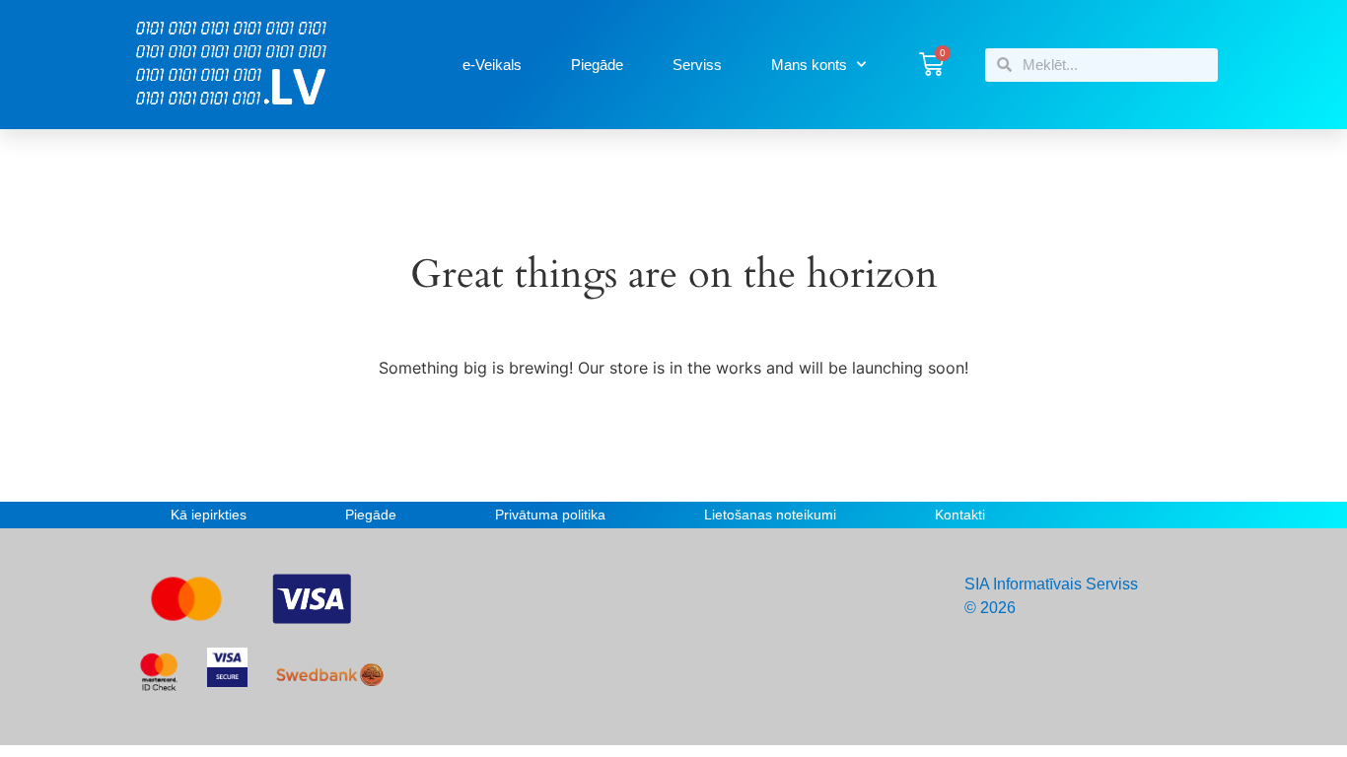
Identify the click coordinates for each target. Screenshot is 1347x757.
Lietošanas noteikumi (770, 514)
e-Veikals (492, 64)
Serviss (697, 64)
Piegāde (597, 64)
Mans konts (809, 64)
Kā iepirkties (209, 514)
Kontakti (960, 514)
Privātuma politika (550, 514)
